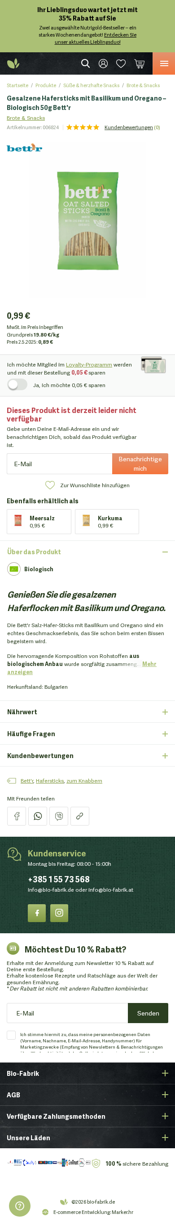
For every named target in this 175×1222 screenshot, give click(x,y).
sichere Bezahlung (136, 1163)
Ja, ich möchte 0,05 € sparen (69, 384)
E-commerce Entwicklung (81, 1211)
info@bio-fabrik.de (51, 889)
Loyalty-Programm (89, 364)
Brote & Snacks (143, 84)
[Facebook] (37, 913)
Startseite (17, 84)
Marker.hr (122, 1211)
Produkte (45, 84)
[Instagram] (59, 913)
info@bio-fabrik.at (110, 889)
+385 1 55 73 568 (59, 879)
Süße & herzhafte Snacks (91, 84)
